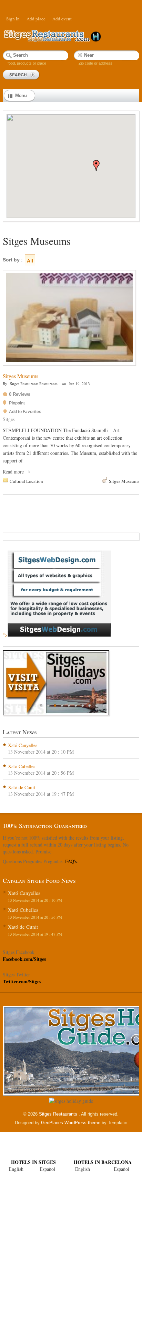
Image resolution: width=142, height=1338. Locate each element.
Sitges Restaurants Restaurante (34, 383)
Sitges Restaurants (59, 1114)
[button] (96, 165)
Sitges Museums (20, 376)
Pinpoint (17, 403)
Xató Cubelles (21, 766)
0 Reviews (19, 394)
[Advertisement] (71, 1252)
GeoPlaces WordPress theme (70, 1122)
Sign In (13, 19)
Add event (62, 19)
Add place (36, 19)
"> (5, 635)
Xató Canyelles (22, 745)
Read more (13, 471)
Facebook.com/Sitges (24, 959)
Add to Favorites (25, 411)
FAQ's (71, 861)
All (30, 261)
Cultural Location (26, 481)
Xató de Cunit (21, 787)
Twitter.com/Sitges (22, 981)
